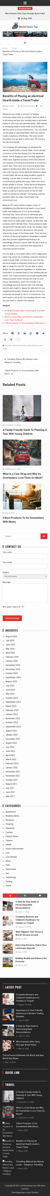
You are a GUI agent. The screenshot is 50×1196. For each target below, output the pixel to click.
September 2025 (13, 677)
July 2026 (10, 640)
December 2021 (13, 771)
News (8, 861)
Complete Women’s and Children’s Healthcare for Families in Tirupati (28, 920)
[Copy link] (18, 339)
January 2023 (12, 735)
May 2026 (10, 649)
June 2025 (10, 690)
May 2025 (10, 694)
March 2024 (11, 706)
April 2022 (10, 755)
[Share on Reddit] (43, 333)
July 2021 (10, 788)
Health (8, 844)
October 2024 (12, 698)
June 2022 (10, 751)
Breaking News (12, 816)
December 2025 (13, 665)
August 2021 (11, 784)
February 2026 (12, 657)
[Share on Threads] (11, 339)
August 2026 (11, 636)
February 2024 (12, 710)
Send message (12, 618)
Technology (11, 877)
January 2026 (12, 661)
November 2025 (13, 669)
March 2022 (11, 759)
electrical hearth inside (22, 345)
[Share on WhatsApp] (30, 333)
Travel (5, 109)
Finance (9, 840)
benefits (8, 345)
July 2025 (10, 685)
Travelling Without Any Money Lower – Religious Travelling (22, 360)
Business (10, 820)
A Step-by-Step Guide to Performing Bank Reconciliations (27, 905)
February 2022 (12, 763)
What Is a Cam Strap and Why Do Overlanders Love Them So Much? (30, 1110)
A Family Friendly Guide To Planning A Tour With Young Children (29, 1095)
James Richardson (27, 106)
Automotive (11, 812)
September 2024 (13, 702)
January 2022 (12, 767)
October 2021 (12, 780)
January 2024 (12, 714)
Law (7, 853)
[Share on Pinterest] (37, 333)
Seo (7, 873)
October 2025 (12, 673)
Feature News (12, 836)
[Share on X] (18, 333)
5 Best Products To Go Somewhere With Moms (25, 323)
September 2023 (13, 726)
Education (10, 828)
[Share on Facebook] (12, 333)
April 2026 (10, 653)
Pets (8, 865)
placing (34, 345)
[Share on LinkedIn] (24, 333)
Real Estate (11, 869)
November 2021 (13, 776)
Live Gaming (11, 857)
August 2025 (11, 681)
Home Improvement (14, 848)
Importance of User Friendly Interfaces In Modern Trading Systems (29, 1013)
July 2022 (10, 747)
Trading (9, 881)
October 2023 (12, 722)
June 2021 (10, 792)
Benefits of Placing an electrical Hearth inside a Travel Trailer (27, 1144)
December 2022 (13, 739)
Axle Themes (32, 1192)
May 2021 (10, 796)
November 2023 (13, 718)
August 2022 (11, 743)
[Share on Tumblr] (5, 339)
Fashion (9, 832)
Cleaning (9, 824)
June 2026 (10, 644)
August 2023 (11, 731)
